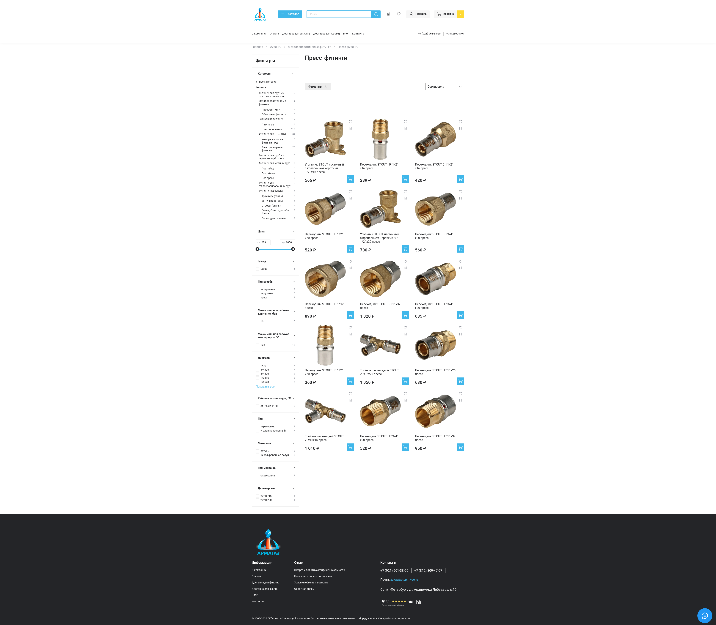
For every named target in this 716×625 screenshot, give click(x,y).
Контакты (358, 33)
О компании (259, 33)
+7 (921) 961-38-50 (429, 33)
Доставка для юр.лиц (326, 33)
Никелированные (272, 129)
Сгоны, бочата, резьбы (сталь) (276, 212)
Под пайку (268, 168)
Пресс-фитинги (271, 109)
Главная (257, 47)
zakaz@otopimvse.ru (404, 579)
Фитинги (275, 47)
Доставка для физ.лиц (296, 33)
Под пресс (268, 178)
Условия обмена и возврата (311, 582)
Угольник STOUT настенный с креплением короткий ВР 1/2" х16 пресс (324, 168)
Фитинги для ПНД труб (273, 134)
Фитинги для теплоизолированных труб (275, 184)
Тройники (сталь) (272, 196)
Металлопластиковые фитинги (309, 47)
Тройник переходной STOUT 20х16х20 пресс (379, 372)
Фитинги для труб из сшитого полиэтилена (272, 95)
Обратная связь (304, 589)
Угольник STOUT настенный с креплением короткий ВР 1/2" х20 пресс (379, 237)
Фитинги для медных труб (274, 163)
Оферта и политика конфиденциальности (319, 570)
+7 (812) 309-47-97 (428, 570)
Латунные (268, 124)
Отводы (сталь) (271, 205)
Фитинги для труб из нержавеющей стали (271, 157)
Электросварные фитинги (272, 149)
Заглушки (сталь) (272, 200)
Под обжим (268, 173)
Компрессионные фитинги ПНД (272, 141)
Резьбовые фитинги (271, 119)
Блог (346, 33)
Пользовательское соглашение (313, 576)
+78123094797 (455, 33)
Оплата (274, 33)
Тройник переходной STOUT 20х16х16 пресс (324, 438)
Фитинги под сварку (271, 190)
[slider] (257, 249)
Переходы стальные (274, 218)
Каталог (293, 14)
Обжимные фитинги (274, 114)
